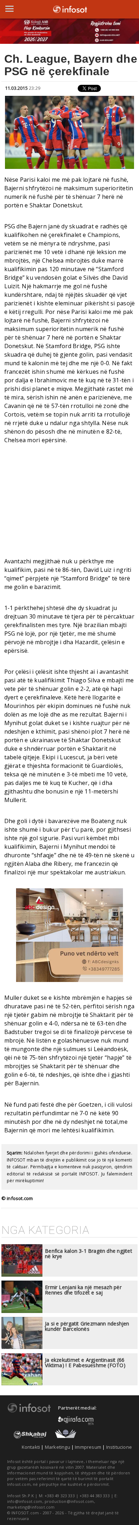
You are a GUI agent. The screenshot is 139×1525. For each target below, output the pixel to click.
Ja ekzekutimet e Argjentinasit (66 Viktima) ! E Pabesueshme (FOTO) (85, 1362)
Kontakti (31, 1447)
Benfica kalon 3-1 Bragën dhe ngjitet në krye (88, 1253)
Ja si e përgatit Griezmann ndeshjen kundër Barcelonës (87, 1326)
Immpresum (88, 1447)
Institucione (119, 1447)
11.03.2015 (16, 88)
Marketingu (57, 1447)
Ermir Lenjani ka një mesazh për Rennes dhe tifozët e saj (83, 1289)
